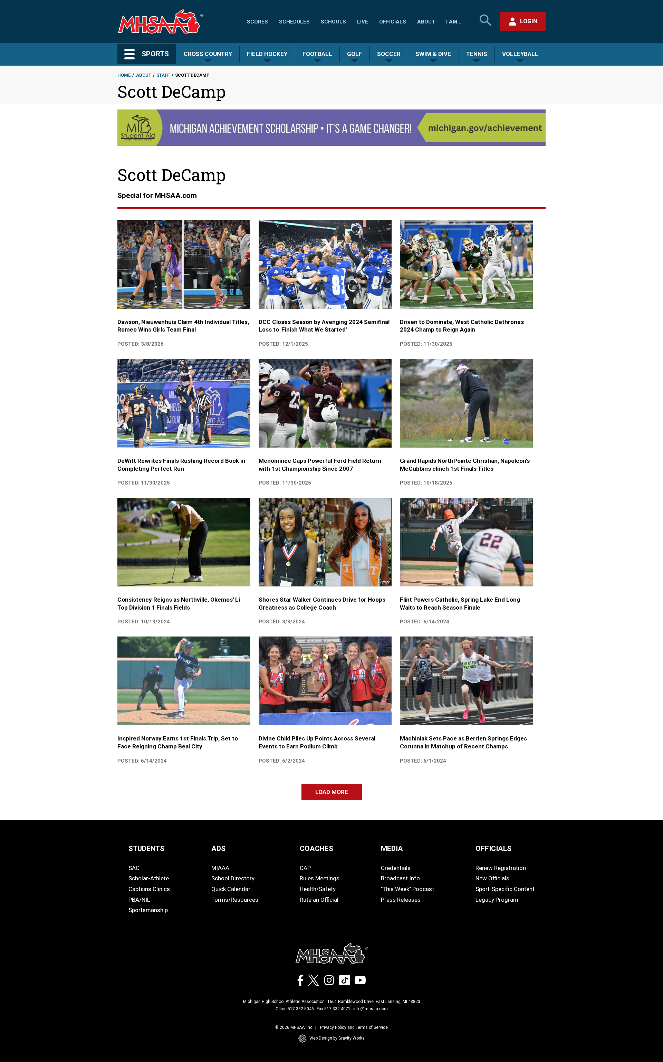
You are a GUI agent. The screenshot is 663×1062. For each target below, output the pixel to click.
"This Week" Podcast (407, 889)
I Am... (453, 22)
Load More (331, 791)
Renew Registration (500, 867)
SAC (134, 867)
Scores (257, 22)
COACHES (316, 848)
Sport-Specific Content (505, 889)
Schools (333, 22)
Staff (163, 75)
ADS (218, 848)
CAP (305, 867)
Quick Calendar (230, 889)
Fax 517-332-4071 (333, 1008)
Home (124, 75)
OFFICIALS (493, 848)
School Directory (232, 878)
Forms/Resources (234, 899)
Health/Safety (318, 889)
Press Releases (401, 899)
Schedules (294, 22)
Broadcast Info (400, 878)
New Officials (492, 878)
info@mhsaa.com (370, 1008)
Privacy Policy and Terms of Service (354, 1027)
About (426, 22)
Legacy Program (496, 899)
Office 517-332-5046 (295, 1008)
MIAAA (220, 867)
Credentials (396, 867)
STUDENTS (146, 848)
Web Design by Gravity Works (337, 1038)
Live (362, 22)
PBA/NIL (139, 899)
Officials (392, 22)
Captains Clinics (149, 889)
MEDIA (392, 848)
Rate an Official (319, 899)
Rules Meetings (319, 878)
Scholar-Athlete (148, 878)
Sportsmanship (148, 910)
